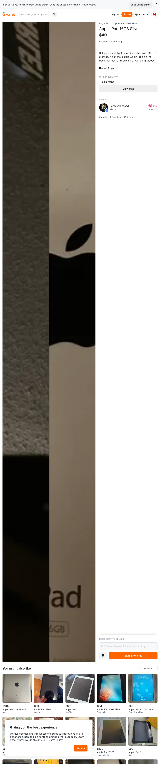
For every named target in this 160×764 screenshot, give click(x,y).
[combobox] (35, 14)
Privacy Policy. (54, 739)
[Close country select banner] (156, 3)
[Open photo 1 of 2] (25, 342)
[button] (149, 668)
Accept (80, 748)
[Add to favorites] (103, 655)
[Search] (54, 14)
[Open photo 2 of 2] (72, 342)
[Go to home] (8, 14)
